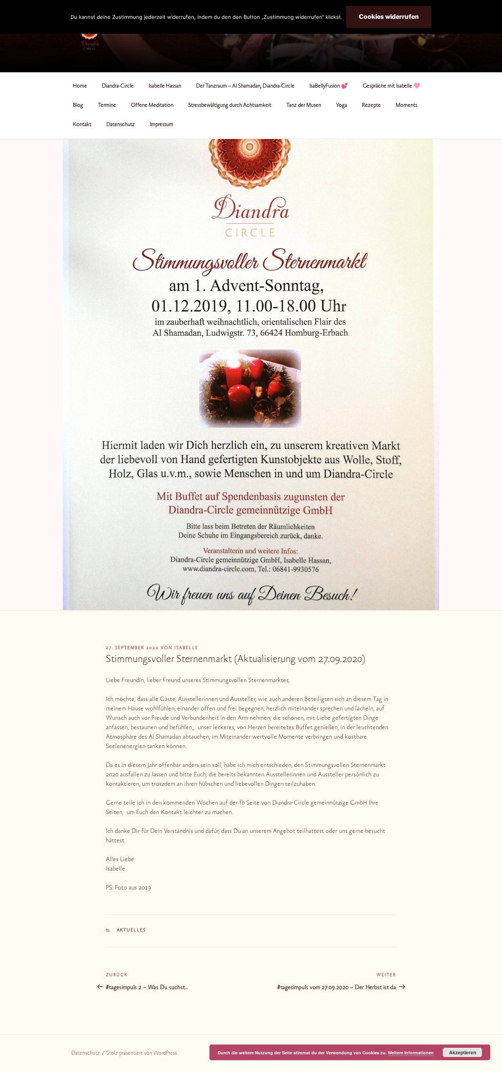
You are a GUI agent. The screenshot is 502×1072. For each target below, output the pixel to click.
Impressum (161, 125)
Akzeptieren (462, 1052)
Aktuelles (131, 930)
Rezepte (371, 105)
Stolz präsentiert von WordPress (141, 1053)
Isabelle (186, 648)
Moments (406, 105)
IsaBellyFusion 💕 (328, 86)
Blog (78, 105)
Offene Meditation (152, 105)
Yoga (341, 105)
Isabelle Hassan (165, 86)
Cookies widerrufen (389, 16)
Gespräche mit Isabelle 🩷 (391, 86)
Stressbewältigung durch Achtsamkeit (229, 105)
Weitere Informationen (411, 1053)
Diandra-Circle (118, 86)
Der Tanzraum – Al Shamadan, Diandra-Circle (245, 86)
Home (80, 86)
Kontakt (82, 125)
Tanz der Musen (303, 105)
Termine (107, 105)
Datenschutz (120, 125)
